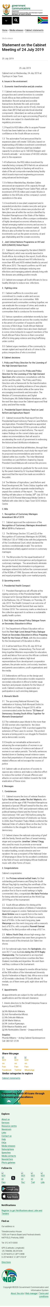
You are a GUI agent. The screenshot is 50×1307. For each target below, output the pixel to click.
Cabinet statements (34, 30)
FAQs (4, 1142)
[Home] (22, 9)
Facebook (6, 1070)
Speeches (6, 1152)
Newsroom (6, 1129)
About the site (17, 1293)
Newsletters (7, 1159)
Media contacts (9, 1156)
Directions (6, 1262)
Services (5, 1122)
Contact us (7, 1136)
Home (4, 30)
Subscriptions (8, 1149)
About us (6, 1119)
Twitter (17, 1070)
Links (4, 1132)
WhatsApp (29, 1070)
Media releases (16, 30)
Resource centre (9, 1126)
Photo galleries (8, 1162)
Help (4, 1139)
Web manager (31, 1293)
